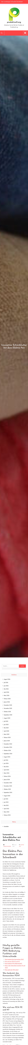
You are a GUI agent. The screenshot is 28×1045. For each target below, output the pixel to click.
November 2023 (8, 786)
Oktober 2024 (7, 750)
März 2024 (6, 773)
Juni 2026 (6, 686)
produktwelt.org (14, 22)
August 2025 (7, 718)
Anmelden (6, 826)
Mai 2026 (6, 689)
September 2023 (8, 792)
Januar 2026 (7, 702)
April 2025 (6, 731)
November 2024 (8, 747)
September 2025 (8, 715)
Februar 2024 (7, 776)
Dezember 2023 (8, 783)
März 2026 (6, 695)
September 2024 (8, 753)
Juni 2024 (6, 763)
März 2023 (6, 812)
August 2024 (7, 757)
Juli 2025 (6, 721)
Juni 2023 (6, 802)
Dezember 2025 (8, 705)
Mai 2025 (6, 728)
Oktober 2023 (7, 789)
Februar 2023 (7, 815)
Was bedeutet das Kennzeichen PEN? (14, 959)
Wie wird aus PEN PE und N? (12, 961)
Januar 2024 (7, 779)
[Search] (1, 33)
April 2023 (6, 808)
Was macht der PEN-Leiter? (12, 970)
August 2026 (7, 679)
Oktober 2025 (7, 711)
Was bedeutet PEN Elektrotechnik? (13, 963)
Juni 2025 (6, 724)
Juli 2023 (6, 799)
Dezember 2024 (8, 744)
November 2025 (8, 708)
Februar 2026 (7, 699)
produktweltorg (7, 846)
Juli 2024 (6, 760)
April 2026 (6, 692)
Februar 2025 (7, 737)
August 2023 (7, 796)
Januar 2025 (7, 741)
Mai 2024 (6, 766)
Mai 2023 (6, 805)
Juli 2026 (6, 682)
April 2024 (6, 770)
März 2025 (6, 734)
